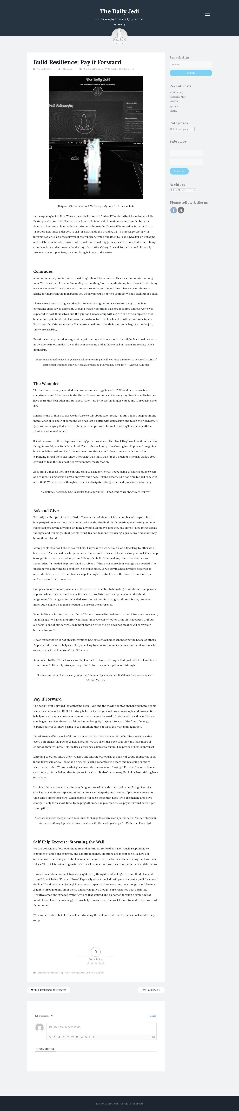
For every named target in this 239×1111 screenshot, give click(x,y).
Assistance (52, 972)
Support (100, 972)
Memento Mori (178, 96)
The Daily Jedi (119, 11)
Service (114, 69)
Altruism (42, 972)
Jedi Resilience (150, 989)
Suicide (91, 972)
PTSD (107, 69)
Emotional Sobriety (93, 69)
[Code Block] (81, 1037)
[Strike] (63, 1037)
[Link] (86, 1037)
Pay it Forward (72, 972)
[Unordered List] (72, 1037)
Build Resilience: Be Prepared (49, 989)
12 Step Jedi (67, 69)
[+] (95, 1037)
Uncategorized (126, 69)
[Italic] (54, 1037)
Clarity (173, 110)
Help (61, 972)
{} (90, 1037)
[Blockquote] (77, 1037)
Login (152, 1015)
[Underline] (59, 1037)
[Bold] (49, 1037)
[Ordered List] (68, 1037)
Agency (174, 106)
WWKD (174, 101)
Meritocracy (176, 92)
